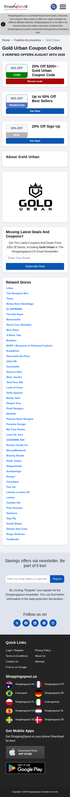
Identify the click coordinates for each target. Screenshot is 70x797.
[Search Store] (54, 7)
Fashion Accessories (27, 40)
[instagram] (53, 623)
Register (57, 579)
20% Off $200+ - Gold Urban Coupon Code (45, 70)
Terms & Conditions (17, 655)
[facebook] (26, 623)
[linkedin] (35, 623)
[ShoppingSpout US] (15, 6)
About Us (40, 655)
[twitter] (17, 623)
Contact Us (12, 661)
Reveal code (35, 81)
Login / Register (15, 650)
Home (6, 40)
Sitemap (39, 661)
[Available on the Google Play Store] (25, 767)
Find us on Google (16, 667)
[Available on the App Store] (25, 752)
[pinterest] (44, 623)
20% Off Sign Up (46, 126)
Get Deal (35, 111)
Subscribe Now (35, 266)
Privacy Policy (43, 650)
